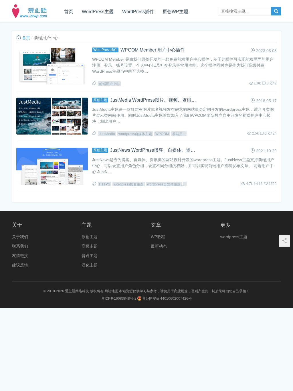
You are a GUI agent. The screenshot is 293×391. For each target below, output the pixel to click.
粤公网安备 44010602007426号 (166, 299)
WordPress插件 (138, 11)
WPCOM (162, 134)
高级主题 (90, 246)
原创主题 (100, 100)
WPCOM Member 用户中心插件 (152, 50)
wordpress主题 (233, 236)
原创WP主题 (175, 11)
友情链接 (20, 255)
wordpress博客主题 (129, 184)
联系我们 (20, 246)
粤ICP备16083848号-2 (118, 299)
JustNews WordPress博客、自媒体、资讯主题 (153, 150)
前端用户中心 (109, 84)
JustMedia (107, 134)
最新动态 (159, 246)
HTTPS (104, 184)
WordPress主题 (98, 11)
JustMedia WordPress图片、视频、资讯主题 (153, 100)
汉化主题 (90, 265)
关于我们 (20, 236)
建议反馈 (20, 265)
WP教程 (158, 236)
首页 (68, 11)
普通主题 (90, 255)
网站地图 (111, 291)
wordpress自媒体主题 (135, 134)
